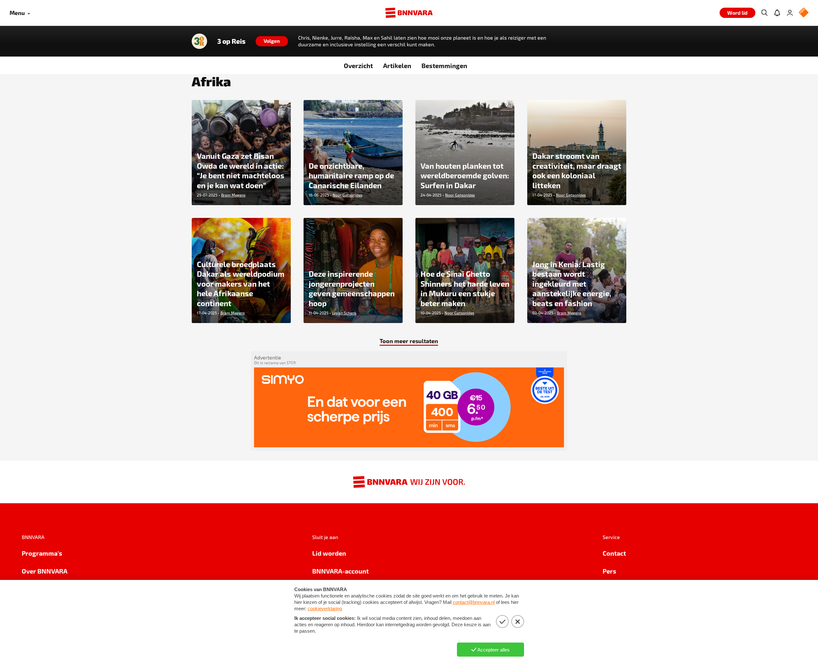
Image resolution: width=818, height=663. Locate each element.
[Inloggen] (790, 13)
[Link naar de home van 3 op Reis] (199, 41)
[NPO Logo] (803, 13)
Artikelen (397, 65)
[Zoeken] (764, 13)
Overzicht (358, 65)
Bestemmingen (444, 65)
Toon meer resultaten (409, 340)
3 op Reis (231, 41)
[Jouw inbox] (777, 12)
